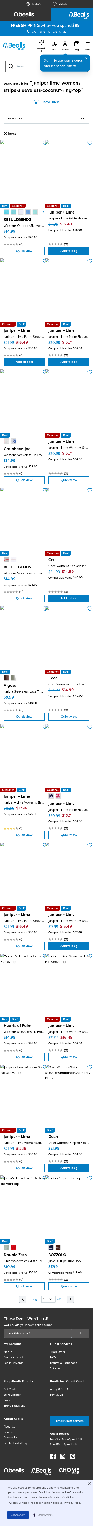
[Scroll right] (43, 212)
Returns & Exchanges (63, 1362)
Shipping (56, 1368)
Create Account (13, 1357)
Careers (9, 1432)
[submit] (80, 1333)
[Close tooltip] (86, 58)
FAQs (53, 1357)
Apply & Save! (59, 1389)
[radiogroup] (24, 212)
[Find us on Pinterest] (72, 1456)
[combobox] (46, 118)
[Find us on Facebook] (53, 1456)
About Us (9, 1426)
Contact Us (11, 1437)
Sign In (8, 1351)
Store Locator (12, 1394)
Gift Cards (10, 1389)
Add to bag (74, 252)
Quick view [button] (30, 252)
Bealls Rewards (13, 1362)
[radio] (6, 212)
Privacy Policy (72, 1502)
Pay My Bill (56, 1394)
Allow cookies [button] (18, 1515)
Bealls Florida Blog (15, 1443)
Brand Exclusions (14, 1405)
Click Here (36, 31)
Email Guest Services (70, 1421)
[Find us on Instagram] (62, 1456)
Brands (8, 1400)
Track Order (57, 1351)
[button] (42, 1515)
